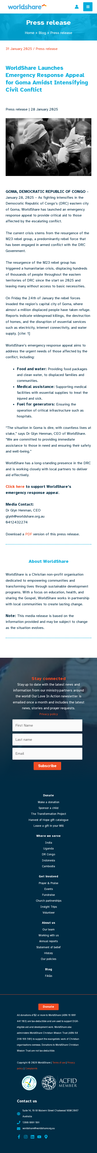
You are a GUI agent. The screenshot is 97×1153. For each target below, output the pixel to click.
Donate (48, 795)
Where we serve (48, 836)
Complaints (31, 1068)
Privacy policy (48, 714)
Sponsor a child (48, 808)
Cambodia (48, 866)
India (48, 842)
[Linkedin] (32, 1137)
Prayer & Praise (48, 883)
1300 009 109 (31, 1122)
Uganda (48, 848)
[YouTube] (39, 1137)
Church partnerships (48, 901)
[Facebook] (19, 1137)
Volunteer (49, 912)
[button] (48, 1007)
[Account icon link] (77, 7)
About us (48, 923)
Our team (48, 929)
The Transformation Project (48, 814)
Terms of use (58, 1062)
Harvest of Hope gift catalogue (48, 820)
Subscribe (47, 765)
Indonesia (48, 860)
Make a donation (48, 802)
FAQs (48, 976)
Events (48, 889)
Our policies (48, 959)
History (48, 953)
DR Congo (48, 854)
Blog (42, 32)
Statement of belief (48, 947)
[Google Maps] (46, 1137)
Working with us (49, 935)
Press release (47, 48)
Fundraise (48, 895)
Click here (15, 486)
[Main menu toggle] (87, 6)
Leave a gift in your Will (49, 826)
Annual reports (48, 941)
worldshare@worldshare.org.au (39, 1128)
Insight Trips (48, 907)
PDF (28, 534)
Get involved (48, 876)
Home (29, 32)
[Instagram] (26, 1137)
